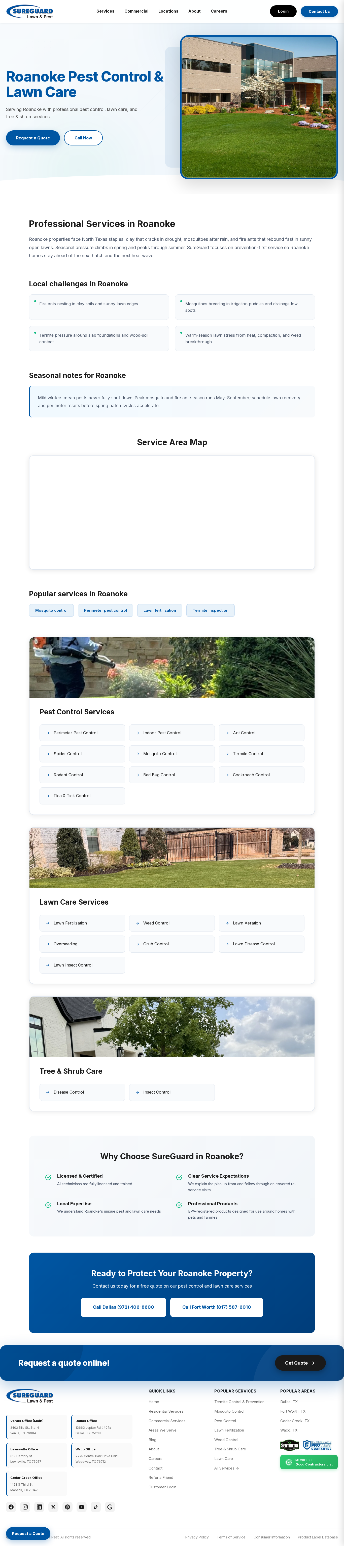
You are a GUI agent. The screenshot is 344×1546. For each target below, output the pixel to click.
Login (283, 11)
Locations (168, 11)
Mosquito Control (160, 753)
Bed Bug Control (159, 774)
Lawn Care (223, 1458)
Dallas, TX (289, 1401)
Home (154, 1401)
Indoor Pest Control (162, 732)
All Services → (226, 1468)
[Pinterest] (67, 1507)
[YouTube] (82, 1507)
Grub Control (156, 943)
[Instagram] (25, 1507)
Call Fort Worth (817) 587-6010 (216, 1307)
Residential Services (166, 1411)
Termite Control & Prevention (239, 1401)
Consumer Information (272, 1537)
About (194, 11)
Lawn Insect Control (73, 965)
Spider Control (68, 753)
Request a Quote (33, 137)
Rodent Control (68, 774)
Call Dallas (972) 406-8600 (123, 1307)
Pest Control (225, 1420)
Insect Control (156, 1092)
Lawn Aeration (247, 922)
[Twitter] (53, 1507)
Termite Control (248, 753)
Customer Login (162, 1487)
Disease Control (69, 1092)
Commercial (136, 11)
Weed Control (156, 922)
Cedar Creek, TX (294, 1420)
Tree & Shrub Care (230, 1449)
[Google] (110, 1507)
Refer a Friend (161, 1477)
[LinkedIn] (39, 1507)
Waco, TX (288, 1430)
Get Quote (296, 1363)
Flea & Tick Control (72, 795)
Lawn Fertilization (70, 922)
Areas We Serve (163, 1430)
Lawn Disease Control (254, 943)
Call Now (83, 137)
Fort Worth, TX (292, 1411)
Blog (152, 1439)
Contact (155, 1468)
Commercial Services (167, 1420)
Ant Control (244, 732)
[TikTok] (96, 1507)
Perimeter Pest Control (75, 732)
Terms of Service (231, 1537)
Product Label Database (318, 1537)
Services (105, 11)
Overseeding (65, 943)
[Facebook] (11, 1507)
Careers (219, 11)
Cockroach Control (251, 774)
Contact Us (319, 11)
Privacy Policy (197, 1537)
